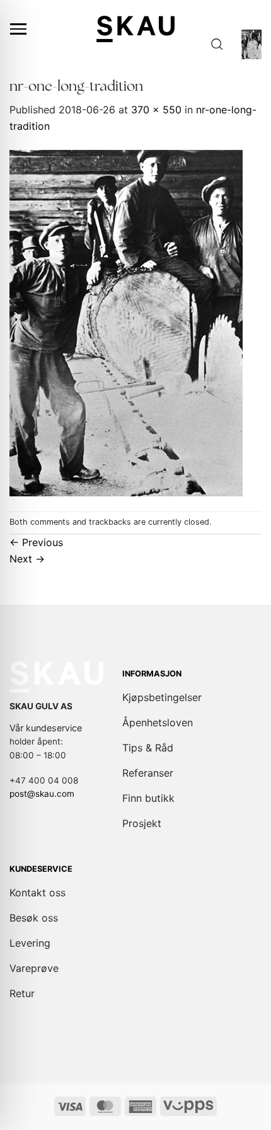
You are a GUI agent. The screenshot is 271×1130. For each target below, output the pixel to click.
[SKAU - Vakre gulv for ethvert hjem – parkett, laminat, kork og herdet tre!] (135, 29)
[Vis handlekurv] (251, 44)
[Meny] (18, 29)
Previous (36, 542)
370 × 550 (156, 109)
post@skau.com (41, 794)
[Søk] (216, 44)
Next (27, 558)
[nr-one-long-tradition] (126, 322)
